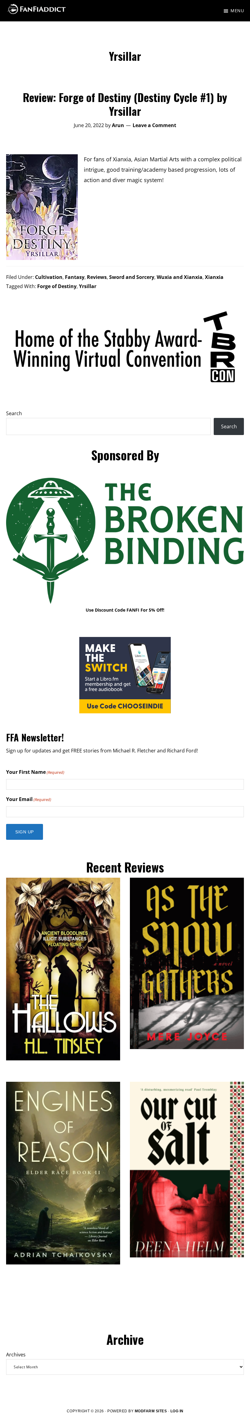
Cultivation (48, 277)
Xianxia (214, 277)
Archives (16, 1354)
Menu (237, 10)
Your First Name (35, 772)
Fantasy (74, 277)
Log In (177, 1411)
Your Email (28, 799)
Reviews (97, 277)
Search (14, 413)
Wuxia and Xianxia (179, 277)
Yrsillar (87, 286)
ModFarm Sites (151, 1411)
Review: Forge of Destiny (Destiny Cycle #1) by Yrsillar (125, 104)
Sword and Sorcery (131, 277)
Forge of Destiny (57, 286)
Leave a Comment (154, 125)
